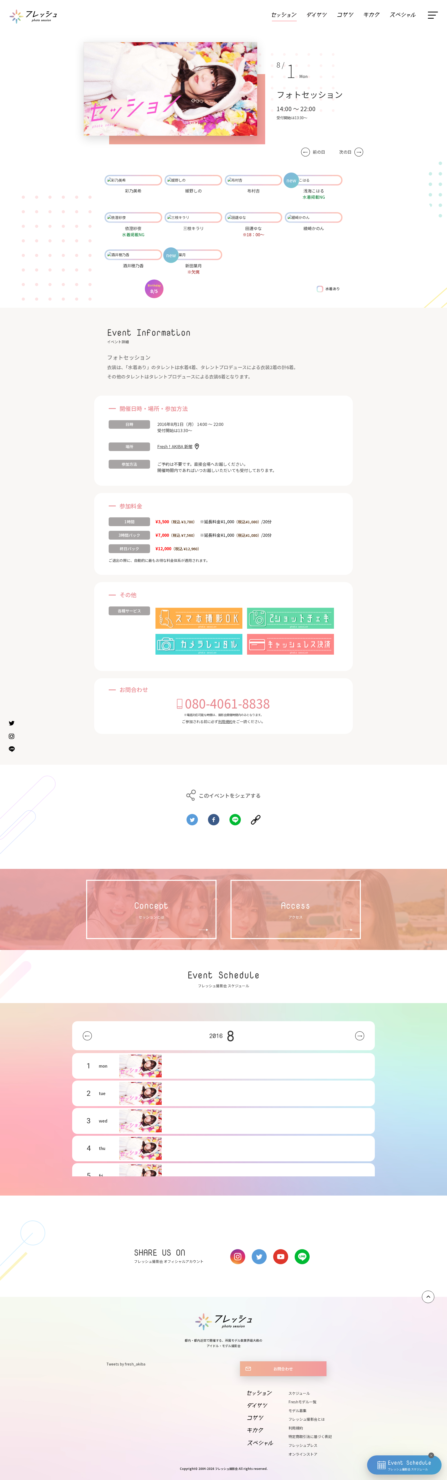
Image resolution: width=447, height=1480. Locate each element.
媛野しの (193, 191)
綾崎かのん (313, 228)
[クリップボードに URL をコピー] (255, 817)
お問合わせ (283, 1368)
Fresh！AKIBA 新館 (174, 446)
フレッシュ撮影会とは (306, 1419)
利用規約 (225, 721)
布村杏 (253, 191)
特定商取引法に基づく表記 (310, 1436)
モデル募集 (297, 1410)
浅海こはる (313, 191)
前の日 (319, 152)
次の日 (345, 152)
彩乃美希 (133, 191)
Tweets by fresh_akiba (125, 1364)
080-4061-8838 (227, 703)
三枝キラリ (193, 228)
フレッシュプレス (302, 1445)
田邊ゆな (253, 228)
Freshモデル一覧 (302, 1401)
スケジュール (299, 1393)
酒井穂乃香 (133, 265)
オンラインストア (302, 1454)
